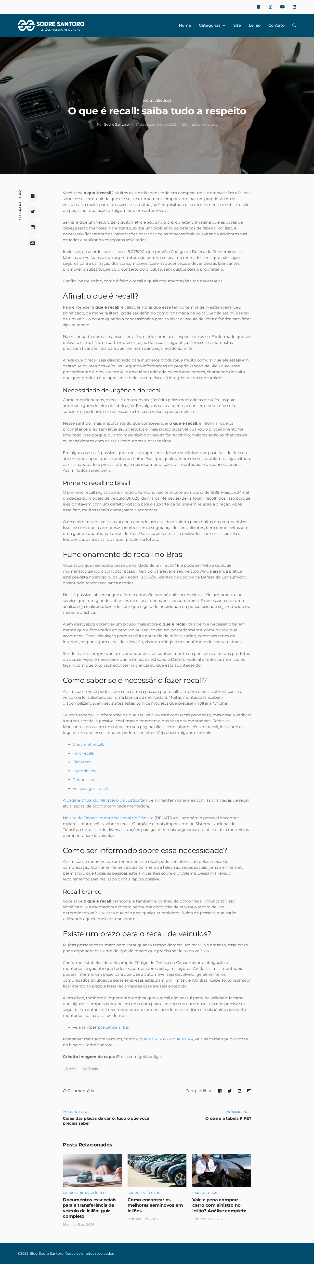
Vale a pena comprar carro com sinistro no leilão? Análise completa (219, 1205)
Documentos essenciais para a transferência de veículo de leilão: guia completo (89, 1208)
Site (237, 25)
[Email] (33, 243)
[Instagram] (270, 7)
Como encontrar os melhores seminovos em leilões (155, 1205)
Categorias (210, 25)
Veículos (163, 100)
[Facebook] (259, 7)
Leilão (255, 25)
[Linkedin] (294, 7)
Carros (70, 1193)
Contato (276, 25)
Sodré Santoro (116, 124)
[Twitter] (33, 211)
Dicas (148, 100)
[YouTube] (282, 7)
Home (185, 25)
